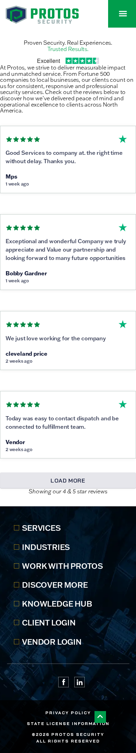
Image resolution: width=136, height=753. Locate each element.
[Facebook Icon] (63, 682)
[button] (123, 13)
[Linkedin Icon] (79, 682)
